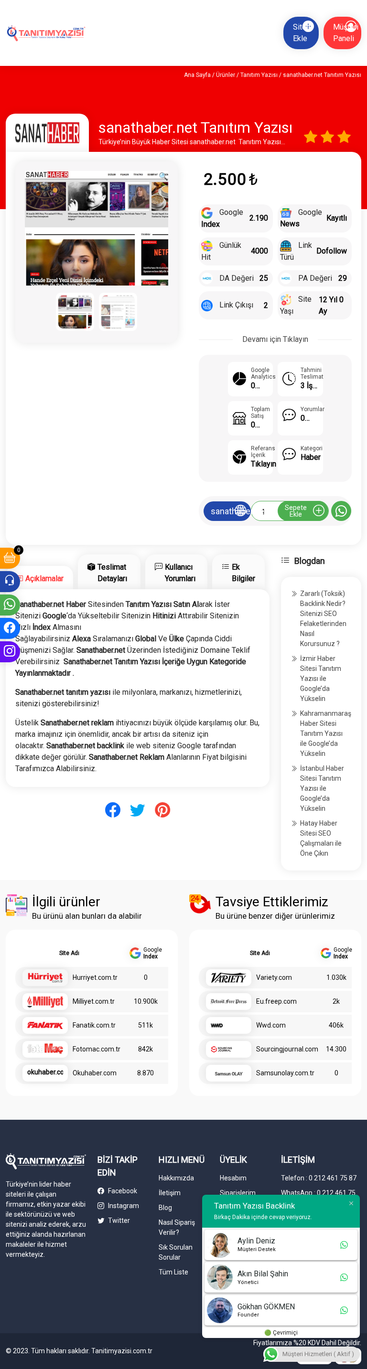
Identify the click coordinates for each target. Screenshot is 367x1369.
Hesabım (233, 1178)
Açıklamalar (44, 578)
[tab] (39, 577)
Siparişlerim (238, 1193)
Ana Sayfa (197, 75)
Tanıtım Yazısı (259, 75)
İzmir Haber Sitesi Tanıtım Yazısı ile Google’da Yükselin (320, 678)
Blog (165, 1207)
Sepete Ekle (296, 511)
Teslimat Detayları (112, 572)
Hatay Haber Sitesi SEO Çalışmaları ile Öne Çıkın (321, 838)
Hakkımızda (176, 1178)
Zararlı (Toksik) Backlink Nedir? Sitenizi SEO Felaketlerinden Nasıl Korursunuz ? (323, 618)
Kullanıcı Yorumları (180, 572)
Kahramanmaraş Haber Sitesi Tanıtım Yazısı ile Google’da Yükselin (325, 733)
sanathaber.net (231, 511)
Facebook (122, 1191)
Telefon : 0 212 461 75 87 (318, 1178)
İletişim (170, 1193)
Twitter (118, 1220)
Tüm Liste (173, 1272)
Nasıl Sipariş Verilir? (177, 1227)
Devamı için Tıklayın (275, 339)
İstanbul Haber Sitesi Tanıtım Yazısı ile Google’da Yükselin (322, 788)
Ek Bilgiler (243, 572)
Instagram (123, 1206)
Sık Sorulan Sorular (176, 1252)
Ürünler (225, 75)
